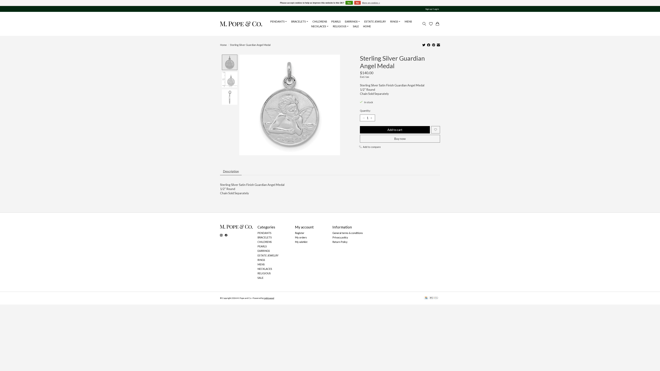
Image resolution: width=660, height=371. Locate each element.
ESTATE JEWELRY (375, 21)
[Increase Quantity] (371, 117)
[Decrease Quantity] (363, 117)
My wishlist (301, 241)
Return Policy (340, 241)
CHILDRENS (319, 21)
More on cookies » (371, 3)
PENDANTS (264, 233)
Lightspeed (269, 298)
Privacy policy (340, 237)
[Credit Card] (426, 298)
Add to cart (394, 130)
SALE (356, 26)
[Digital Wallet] (434, 298)
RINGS (261, 259)
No (357, 3)
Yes (349, 3)
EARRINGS (263, 250)
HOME (367, 26)
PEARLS (336, 21)
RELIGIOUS (264, 273)
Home (223, 44)
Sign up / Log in (432, 9)
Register (299, 233)
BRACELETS (264, 237)
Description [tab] (231, 171)
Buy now (400, 138)
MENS (408, 21)
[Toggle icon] (424, 24)
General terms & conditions (347, 233)
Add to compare (372, 146)
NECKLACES (264, 268)
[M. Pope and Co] (241, 24)
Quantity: (365, 110)
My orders (301, 237)
